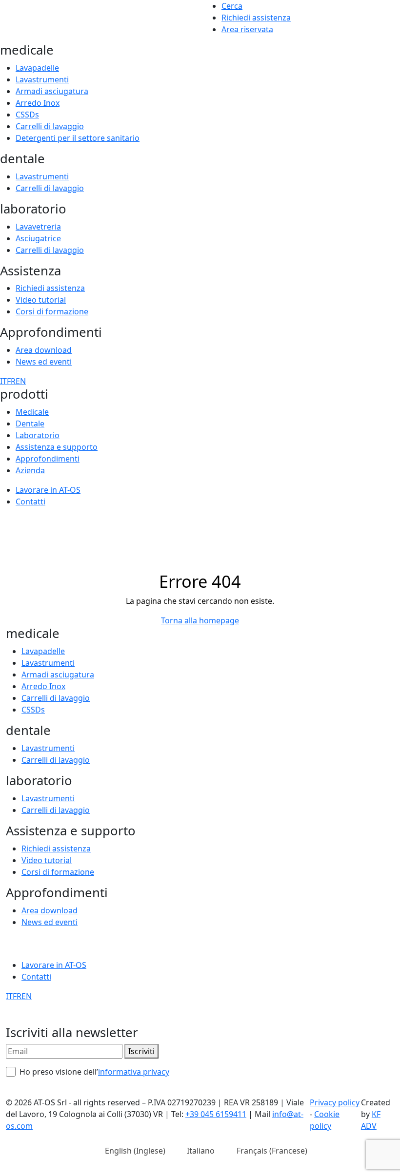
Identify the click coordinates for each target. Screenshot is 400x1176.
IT (3, 381)
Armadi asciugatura (52, 91)
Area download (44, 350)
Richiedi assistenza (256, 17)
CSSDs (27, 114)
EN (21, 381)
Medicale (32, 411)
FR (11, 381)
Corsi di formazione (52, 311)
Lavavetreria (38, 226)
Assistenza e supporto (57, 447)
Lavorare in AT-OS (48, 489)
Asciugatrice (38, 238)
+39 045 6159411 (215, 1114)
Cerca (231, 5)
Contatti (30, 501)
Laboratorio (38, 435)
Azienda (30, 470)
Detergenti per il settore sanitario (78, 138)
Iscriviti (141, 1051)
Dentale (30, 423)
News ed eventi (44, 361)
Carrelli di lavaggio (50, 126)
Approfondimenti (48, 458)
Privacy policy (335, 1102)
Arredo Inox (38, 102)
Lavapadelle (37, 67)
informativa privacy (133, 1071)
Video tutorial (41, 299)
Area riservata (247, 29)
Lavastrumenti (42, 79)
